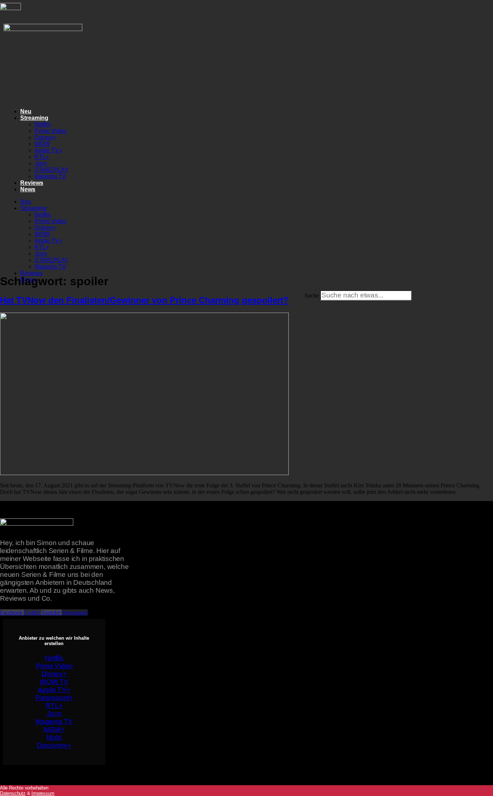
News (27, 189)
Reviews (31, 183)
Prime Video (50, 131)
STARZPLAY (52, 170)
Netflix (43, 124)
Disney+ (45, 137)
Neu (25, 111)
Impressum (42, 793)
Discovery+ (54, 745)
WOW (42, 144)
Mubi (54, 737)
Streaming (34, 118)
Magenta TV (50, 176)
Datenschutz (13, 793)
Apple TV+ (48, 150)
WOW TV (54, 682)
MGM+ (54, 729)
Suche (312, 295)
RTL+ (42, 157)
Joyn (41, 163)
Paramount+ (54, 697)
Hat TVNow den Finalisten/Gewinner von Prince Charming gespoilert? (144, 300)
